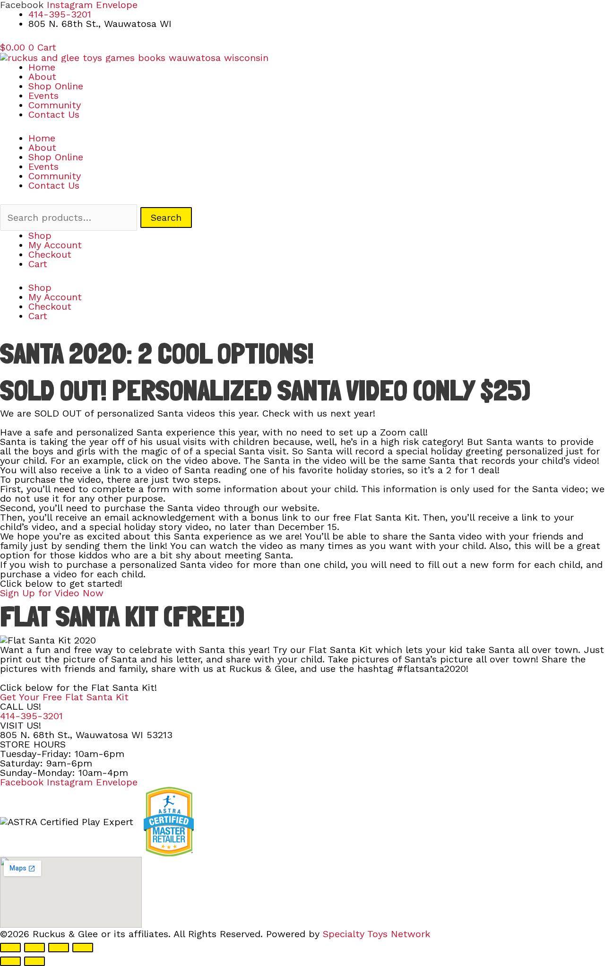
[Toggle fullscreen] (34, 947)
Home (41, 67)
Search (166, 217)
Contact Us (53, 114)
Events (43, 95)
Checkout (49, 254)
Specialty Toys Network (376, 934)
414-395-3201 (31, 716)
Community (54, 105)
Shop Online (55, 86)
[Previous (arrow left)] (10, 961)
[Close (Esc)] (82, 947)
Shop (40, 235)
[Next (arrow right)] (34, 961)
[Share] (58, 947)
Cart (37, 264)
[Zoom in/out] (10, 947)
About (42, 76)
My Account (55, 245)
